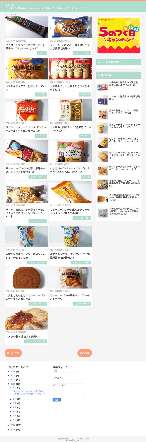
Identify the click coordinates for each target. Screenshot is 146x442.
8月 (15, 399)
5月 (15, 411)
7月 (15, 403)
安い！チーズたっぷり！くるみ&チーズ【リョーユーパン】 (124, 167)
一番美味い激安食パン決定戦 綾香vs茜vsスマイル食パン (123, 83)
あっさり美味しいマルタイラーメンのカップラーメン (124, 125)
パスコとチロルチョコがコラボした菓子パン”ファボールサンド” (29, 392)
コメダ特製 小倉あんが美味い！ (23, 336)
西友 (43, 262)
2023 (13, 375)
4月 (15, 416)
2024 (13, 371)
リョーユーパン (82, 53)
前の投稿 (85, 353)
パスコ (42, 53)
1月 (15, 420)
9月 (15, 387)
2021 (13, 384)
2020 (13, 425)
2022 (13, 379)
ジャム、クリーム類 (35, 341)
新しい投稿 (13, 353)
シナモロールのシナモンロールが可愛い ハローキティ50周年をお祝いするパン (124, 211)
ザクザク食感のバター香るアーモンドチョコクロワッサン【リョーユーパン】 (25, 213)
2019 (13, 429)
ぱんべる (10, 5)
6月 (15, 407)
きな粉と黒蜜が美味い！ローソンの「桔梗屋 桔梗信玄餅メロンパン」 (124, 197)
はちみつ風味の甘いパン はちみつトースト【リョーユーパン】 (123, 141)
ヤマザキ (40, 94)
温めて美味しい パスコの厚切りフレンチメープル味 (123, 111)
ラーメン (32, 262)
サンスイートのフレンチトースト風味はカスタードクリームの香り (124, 155)
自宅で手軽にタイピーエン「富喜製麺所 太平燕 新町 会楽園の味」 (124, 183)
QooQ (78, 441)
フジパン (40, 136)
